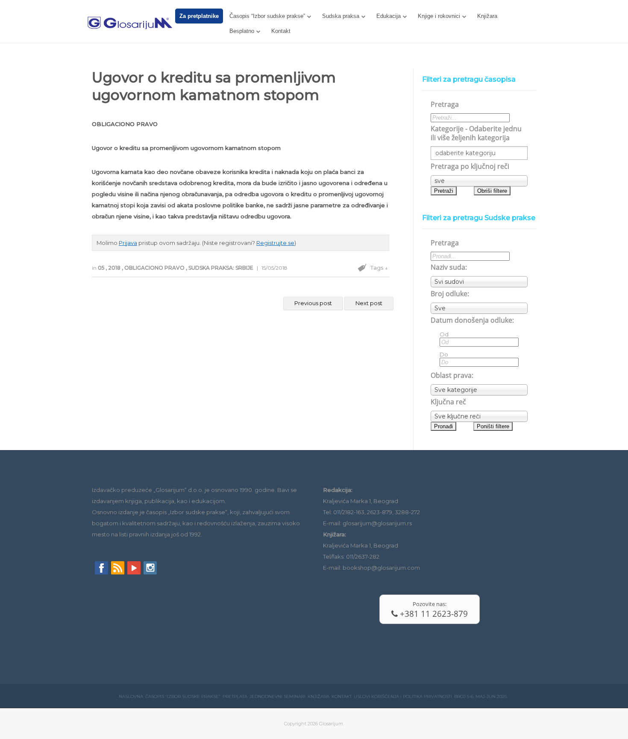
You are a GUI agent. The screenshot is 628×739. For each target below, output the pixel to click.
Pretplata (235, 696)
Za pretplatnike (199, 16)
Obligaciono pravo (155, 268)
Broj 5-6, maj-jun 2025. (481, 696)
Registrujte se (275, 242)
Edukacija (388, 16)
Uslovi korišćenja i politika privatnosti (403, 696)
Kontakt (281, 31)
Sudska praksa (340, 16)
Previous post (313, 303)
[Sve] (479, 308)
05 (102, 268)
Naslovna (131, 696)
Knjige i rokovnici (439, 16)
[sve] (479, 180)
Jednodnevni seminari (277, 696)
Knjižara (487, 16)
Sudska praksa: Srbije (221, 268)
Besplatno (241, 31)
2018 (115, 268)
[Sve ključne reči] (479, 416)
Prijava (128, 242)
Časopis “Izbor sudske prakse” (267, 16)
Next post (368, 303)
